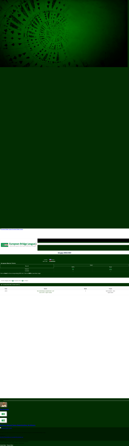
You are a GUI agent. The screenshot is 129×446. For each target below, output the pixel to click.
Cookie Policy (3, 445)
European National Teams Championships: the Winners (17, 425)
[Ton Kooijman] (3, 406)
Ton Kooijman (4, 409)
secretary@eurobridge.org (5, 437)
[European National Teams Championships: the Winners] (3, 422)
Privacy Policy (10, 445)
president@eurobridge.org (17, 437)
